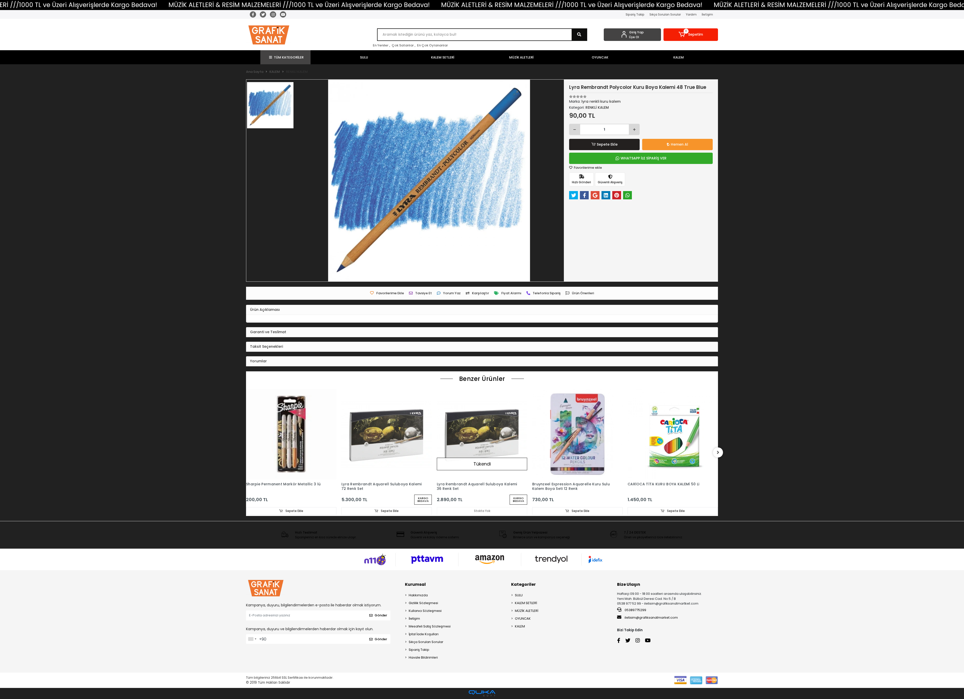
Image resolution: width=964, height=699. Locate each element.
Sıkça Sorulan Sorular (665, 14)
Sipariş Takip (635, 14)
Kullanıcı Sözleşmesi (425, 610)
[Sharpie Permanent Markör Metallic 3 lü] (291, 434)
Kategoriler (523, 584)
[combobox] (252, 639)
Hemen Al (679, 144)
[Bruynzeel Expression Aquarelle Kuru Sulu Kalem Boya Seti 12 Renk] (577, 434)
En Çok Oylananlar (432, 45)
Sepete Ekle (607, 144)
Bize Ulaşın (628, 584)
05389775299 (635, 610)
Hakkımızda (418, 595)
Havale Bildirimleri (423, 657)
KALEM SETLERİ (526, 603)
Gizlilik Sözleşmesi (423, 603)
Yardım (691, 14)
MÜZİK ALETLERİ (526, 610)
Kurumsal (415, 584)
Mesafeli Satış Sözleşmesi (430, 626)
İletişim (707, 14)
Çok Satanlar (403, 45)
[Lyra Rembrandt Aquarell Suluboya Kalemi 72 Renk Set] (386, 434)
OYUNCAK (523, 618)
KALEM (520, 626)
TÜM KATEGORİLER (289, 57)
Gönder (381, 615)
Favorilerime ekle (587, 167)
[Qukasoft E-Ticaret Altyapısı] (482, 693)
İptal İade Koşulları (424, 634)
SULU (519, 595)
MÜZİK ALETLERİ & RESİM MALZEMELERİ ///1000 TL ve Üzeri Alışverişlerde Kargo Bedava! (299, 5)
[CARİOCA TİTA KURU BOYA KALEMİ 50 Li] (673, 434)
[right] (717, 452)
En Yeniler (380, 45)
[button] (691, 34)
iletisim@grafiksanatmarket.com (651, 617)
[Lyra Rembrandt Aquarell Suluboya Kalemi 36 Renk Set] (482, 434)
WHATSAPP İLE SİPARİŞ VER (644, 158)
